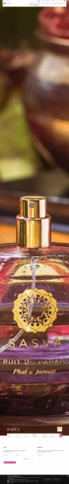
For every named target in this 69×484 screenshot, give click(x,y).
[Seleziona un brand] (19, 3)
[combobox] (67, 475)
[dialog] (34, 479)
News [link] (43, 3)
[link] (64, 1)
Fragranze (9, 435)
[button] (25, 482)
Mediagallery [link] (54, 3)
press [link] (50, 3)
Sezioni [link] (46, 3)
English (58, 0)
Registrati (40, 455)
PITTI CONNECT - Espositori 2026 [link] (34, 3)
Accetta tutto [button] (48, 479)
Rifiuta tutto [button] (57, 479)
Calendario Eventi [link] (62, 3)
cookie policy (11, 478)
